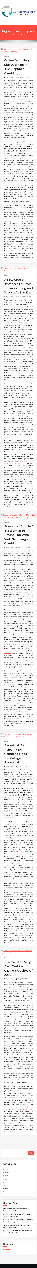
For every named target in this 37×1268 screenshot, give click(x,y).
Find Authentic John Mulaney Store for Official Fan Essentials (17, 1232)
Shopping (6, 1189)
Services (6, 1185)
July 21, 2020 (22, 979)
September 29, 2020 (25, 296)
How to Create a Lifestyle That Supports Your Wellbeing (18, 1221)
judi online (19, 851)
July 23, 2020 (22, 766)
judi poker (29, 1109)
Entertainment (8, 1176)
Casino (6, 56)
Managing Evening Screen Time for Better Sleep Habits (16, 1210)
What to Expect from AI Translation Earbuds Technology (16, 1226)
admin (10, 77)
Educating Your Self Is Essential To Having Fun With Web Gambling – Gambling (18, 535)
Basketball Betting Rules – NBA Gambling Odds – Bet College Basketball (17, 754)
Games (5, 1179)
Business (6, 1172)
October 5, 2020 (24, 77)
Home (15, 35)
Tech (5, 1192)
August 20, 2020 (24, 547)
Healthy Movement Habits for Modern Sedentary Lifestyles (17, 1215)
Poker (6, 741)
